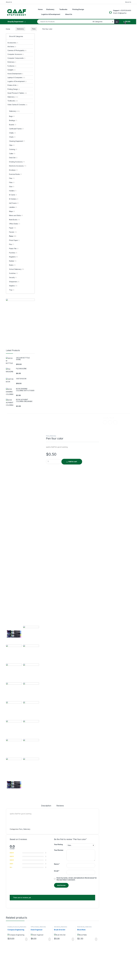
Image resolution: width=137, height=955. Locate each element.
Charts (12, 137)
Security (12, 277)
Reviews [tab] (60, 806)
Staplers (13, 286)
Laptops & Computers (16, 77)
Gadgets (11, 70)
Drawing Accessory (13, 927)
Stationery (50, 9)
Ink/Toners (14, 203)
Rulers (12, 265)
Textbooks (63, 9)
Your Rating (58, 844)
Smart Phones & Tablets (17, 93)
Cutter (12, 153)
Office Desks (35, 927)
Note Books (81, 927)
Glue (11, 186)
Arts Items (57, 927)
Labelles (13, 207)
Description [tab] (46, 806)
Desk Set (13, 158)
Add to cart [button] (26, 939)
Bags (12, 116)
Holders (12, 191)
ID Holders (13, 199)
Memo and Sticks (16, 215)
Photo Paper (14, 240)
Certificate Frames (16, 129)
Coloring (13, 149)
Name (57, 864)
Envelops (13, 170)
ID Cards (13, 195)
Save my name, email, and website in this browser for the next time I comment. (77, 879)
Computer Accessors (15, 54)
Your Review (58, 850)
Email (56, 871)
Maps (12, 211)
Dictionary (11, 62)
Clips (12, 145)
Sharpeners (14, 282)
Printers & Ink (12, 85)
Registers (13, 257)
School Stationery (16, 269)
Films (11, 182)
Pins (11, 244)
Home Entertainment (15, 74)
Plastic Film (14, 248)
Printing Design (78, 9)
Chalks (12, 133)
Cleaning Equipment (17, 141)
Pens (34, 29)
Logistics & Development (50, 14)
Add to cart (72, 461)
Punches (13, 253)
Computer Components (16, 58)
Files (12, 178)
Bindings (13, 120)
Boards (12, 125)
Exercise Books (15, 174)
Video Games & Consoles (17, 104)
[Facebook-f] (105, 422)
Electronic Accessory (17, 166)
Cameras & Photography (16, 50)
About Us (9, 2)
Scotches (13, 273)
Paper (12, 228)
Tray (11, 290)
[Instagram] (110, 422)
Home (40, 9)
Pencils (13, 232)
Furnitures (11, 66)
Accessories (12, 43)
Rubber (12, 261)
